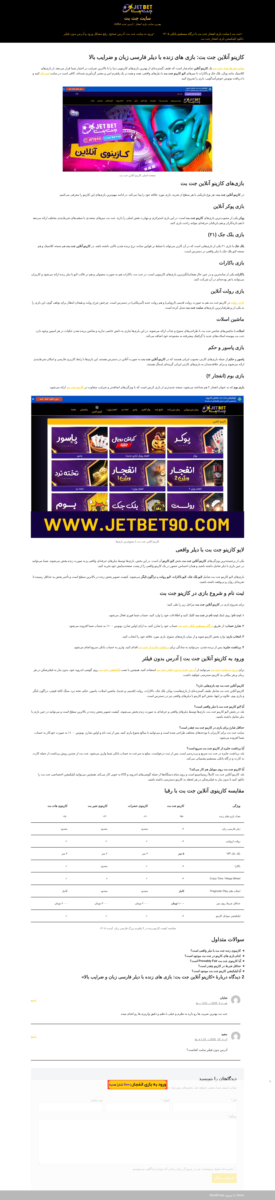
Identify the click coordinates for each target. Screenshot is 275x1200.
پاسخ (33, 1000)
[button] (241, 33)
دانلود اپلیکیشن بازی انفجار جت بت (222, 38)
